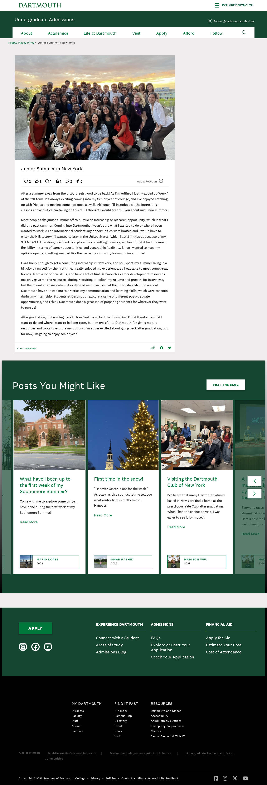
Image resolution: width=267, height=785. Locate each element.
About (26, 33)
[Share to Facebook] (161, 347)
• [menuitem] (87, 778)
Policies (111, 778)
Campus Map (123, 716)
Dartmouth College (40, 5)
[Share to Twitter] (169, 347)
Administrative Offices (166, 721)
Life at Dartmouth (100, 33)
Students (78, 711)
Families (77, 731)
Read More (29, 522)
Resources (162, 703)
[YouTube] (245, 778)
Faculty (77, 716)
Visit (136, 33)
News (118, 731)
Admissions (162, 624)
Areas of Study (109, 645)
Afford (189, 33)
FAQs (155, 638)
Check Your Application (172, 657)
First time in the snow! (118, 479)
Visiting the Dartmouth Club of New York (192, 482)
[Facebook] (216, 778)
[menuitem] (121, 642)
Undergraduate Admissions (44, 19)
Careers (156, 731)
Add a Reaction (147, 181)
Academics (58, 33)
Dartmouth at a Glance (166, 711)
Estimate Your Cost (223, 645)
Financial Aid (219, 624)
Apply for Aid (218, 638)
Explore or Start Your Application (170, 647)
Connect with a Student (117, 638)
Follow (216, 33)
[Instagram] (225, 778)
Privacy (95, 778)
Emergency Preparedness (168, 726)
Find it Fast (126, 703)
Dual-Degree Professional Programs (72, 753)
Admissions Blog (111, 652)
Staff (75, 721)
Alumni (77, 726)
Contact (126, 778)
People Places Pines (21, 42)
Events (119, 726)
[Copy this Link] (153, 347)
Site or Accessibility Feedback (157, 778)
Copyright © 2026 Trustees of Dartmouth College (52, 778)
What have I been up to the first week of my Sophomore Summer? (45, 485)
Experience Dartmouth (119, 624)
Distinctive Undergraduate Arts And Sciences (141, 753)
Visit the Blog (226, 385)
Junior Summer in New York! (56, 42)
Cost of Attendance (223, 652)
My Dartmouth (87, 703)
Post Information (28, 349)
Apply (161, 33)
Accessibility (159, 716)
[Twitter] (234, 778)
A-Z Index (121, 711)
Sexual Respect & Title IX (168, 736)
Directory (121, 721)
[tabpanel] (95, 107)
